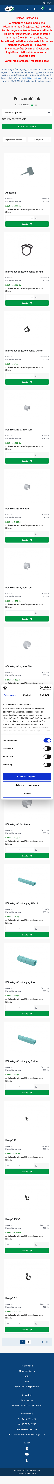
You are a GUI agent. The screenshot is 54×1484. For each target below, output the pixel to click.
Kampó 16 (11, 1140)
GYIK (27, 1381)
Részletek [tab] (27, 695)
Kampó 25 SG (13, 1219)
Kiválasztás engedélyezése (27, 785)
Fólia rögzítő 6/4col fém (18, 666)
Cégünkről (27, 1395)
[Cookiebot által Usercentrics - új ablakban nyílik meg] (39, 688)
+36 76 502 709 (28, 1424)
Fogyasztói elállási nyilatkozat (27, 1405)
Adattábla (10, 192)
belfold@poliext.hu (31, 78)
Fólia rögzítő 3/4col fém (18, 429)
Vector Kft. (31, 1473)
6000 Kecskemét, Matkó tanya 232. (27, 1434)
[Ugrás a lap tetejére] (50, 1480)
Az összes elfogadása (27, 776)
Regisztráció (27, 1366)
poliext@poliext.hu (28, 1429)
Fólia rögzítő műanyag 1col (20, 982)
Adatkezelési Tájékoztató (27, 1387)
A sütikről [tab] (44, 695)
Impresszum (27, 1400)
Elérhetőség (27, 1413)
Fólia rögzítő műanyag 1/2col (21, 903)
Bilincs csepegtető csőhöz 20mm (24, 350)
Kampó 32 (11, 1298)
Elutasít (27, 794)
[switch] (47, 748)
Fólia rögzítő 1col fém (17, 508)
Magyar (48, 3)
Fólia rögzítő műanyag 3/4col (21, 1061)
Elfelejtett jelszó (27, 1371)
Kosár (27, 1443)
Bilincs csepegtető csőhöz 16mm (24, 271)
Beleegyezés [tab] (9, 695)
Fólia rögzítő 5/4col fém (18, 587)
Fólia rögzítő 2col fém (17, 824)
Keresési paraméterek (27, 126)
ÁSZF (27, 1376)
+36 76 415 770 (28, 1419)
